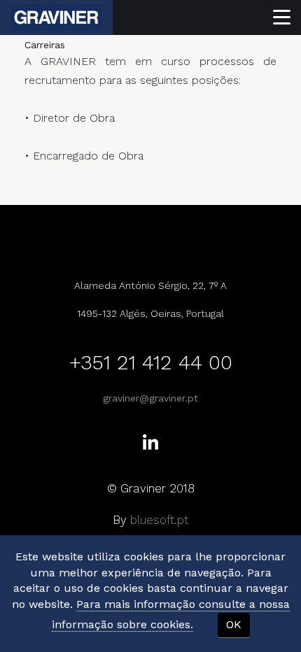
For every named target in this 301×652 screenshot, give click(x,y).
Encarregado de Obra (88, 155)
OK (233, 624)
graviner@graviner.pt (150, 398)
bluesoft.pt (159, 520)
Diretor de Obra (74, 118)
